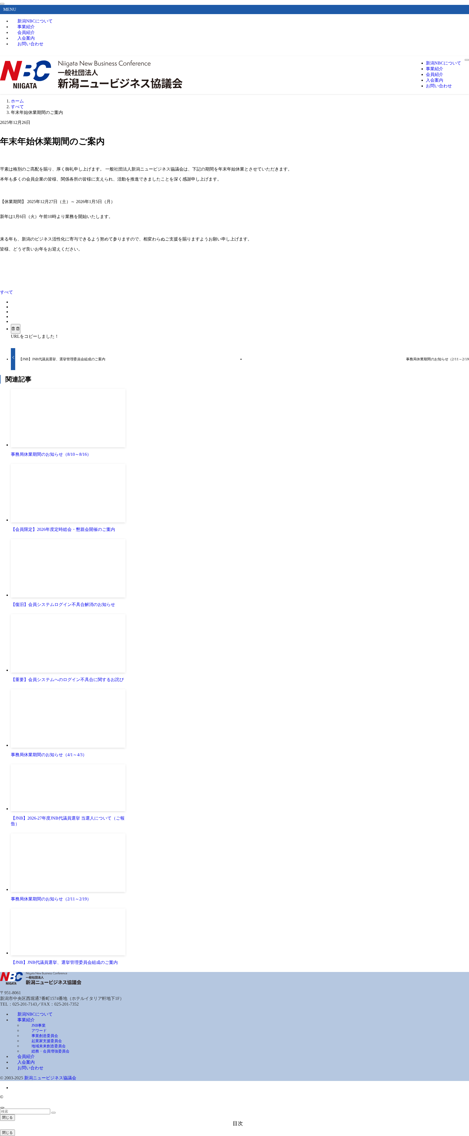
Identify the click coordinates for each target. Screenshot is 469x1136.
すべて (6, 292)
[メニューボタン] (467, 60)
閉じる (7, 1117)
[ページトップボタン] (2, 1107)
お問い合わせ (30, 43)
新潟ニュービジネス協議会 (50, 1078)
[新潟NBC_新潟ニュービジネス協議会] (91, 87)
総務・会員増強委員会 (50, 1051)
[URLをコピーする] (15, 329)
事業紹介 (26, 1020)
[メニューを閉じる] (2, 4)
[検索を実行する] (53, 1112)
